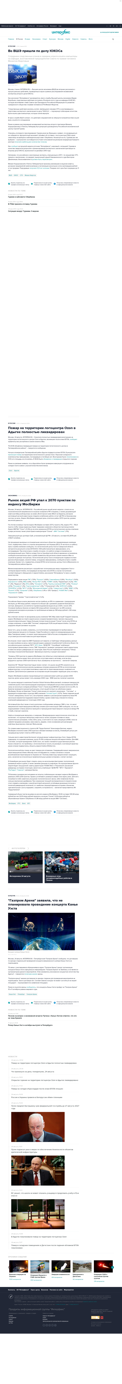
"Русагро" (40, 580)
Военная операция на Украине (17, 1275)
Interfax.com (31, 26)
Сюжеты (83, 39)
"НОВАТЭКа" (63, 590)
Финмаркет (53, 26)
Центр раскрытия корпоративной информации (55, 1321)
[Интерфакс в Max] (55, 1325)
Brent (23, 803)
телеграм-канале (31, 974)
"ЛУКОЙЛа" (12, 588)
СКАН (44, 1317)
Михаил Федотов (30, 175)
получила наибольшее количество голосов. (31, 142)
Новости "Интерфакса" (49, 1316)
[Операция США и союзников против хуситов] (103, 1272)
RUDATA (45, 1319)
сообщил (14, 146)
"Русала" (11, 590)
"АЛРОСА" (63, 586)
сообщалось (31, 987)
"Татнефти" (38, 584)
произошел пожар (15, 455)
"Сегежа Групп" (51, 693)
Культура (52, 39)
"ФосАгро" (69, 580)
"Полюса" (74, 584)
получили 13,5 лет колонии (39, 168)
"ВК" (29, 580)
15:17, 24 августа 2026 (22, 225)
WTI (28, 803)
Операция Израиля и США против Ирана (38, 1276)
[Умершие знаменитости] (61, 1272)
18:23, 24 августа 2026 (22, 896)
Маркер (11, 1321)
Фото (91, 39)
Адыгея (16, 470)
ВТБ (27, 584)
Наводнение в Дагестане (78, 1275)
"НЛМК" (50, 582)
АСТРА (11, 1323)
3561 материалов (36, 1280)
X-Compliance (12, 1317)
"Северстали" (58, 588)
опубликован (35, 294)
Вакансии (44, 1290)
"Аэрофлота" (12, 582)
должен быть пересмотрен (42, 159)
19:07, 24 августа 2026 (24, 495)
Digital (67, 39)
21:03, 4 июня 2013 (21, 46)
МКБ (24, 582)
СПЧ (21, 175)
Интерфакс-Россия (42, 26)
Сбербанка (37, 590)
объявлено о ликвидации (52, 459)
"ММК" (70, 588)
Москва (60, 39)
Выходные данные (96, 1324)
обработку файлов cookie (90, 1301)
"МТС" (24, 588)
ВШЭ (10, 175)
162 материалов (78, 1279)
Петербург (21, 994)
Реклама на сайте (56, 1290)
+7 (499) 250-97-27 (74, 1304)
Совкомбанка (54, 580)
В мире (27, 39)
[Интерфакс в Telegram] (47, 1325)
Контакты (11, 1290)
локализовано (72, 457)
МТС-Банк (38, 645)
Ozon (10, 470)
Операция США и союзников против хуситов (101, 1276)
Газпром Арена (32, 994)
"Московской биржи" (40, 588)
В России (19, 39)
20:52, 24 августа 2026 (23, 423)
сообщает (73, 439)
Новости (75, 39)
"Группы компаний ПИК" (57, 584)
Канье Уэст (12, 994)
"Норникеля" (13, 593)
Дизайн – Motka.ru (96, 1325)
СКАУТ (11, 1319)
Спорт (45, 39)
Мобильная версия (7, 26)
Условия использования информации (101, 1322)
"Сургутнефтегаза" (33, 586)
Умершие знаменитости (61, 1274)
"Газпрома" (24, 590)
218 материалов (99, 1281)
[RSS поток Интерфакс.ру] (52, 1325)
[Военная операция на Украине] (18, 1272)
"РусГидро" (12, 770)
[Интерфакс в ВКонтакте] (49, 1325)
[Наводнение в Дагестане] (82, 1272)
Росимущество (26, 354)
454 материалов (57, 1277)
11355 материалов (15, 1279)
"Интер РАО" (36, 582)
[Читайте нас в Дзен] (44, 1325)
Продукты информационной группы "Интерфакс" (37, 1309)
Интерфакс (61, 32)
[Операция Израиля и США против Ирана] (39, 1273)
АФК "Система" (59, 531)
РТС (19, 803)
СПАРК (11, 1316)
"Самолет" (20, 770)
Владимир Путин (14, 354)
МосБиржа (12, 803)
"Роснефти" (17, 586)
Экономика (36, 39)
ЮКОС (16, 175)
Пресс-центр (35, 1290)
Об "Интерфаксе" (20, 26)
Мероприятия (69, 1290)
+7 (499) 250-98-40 (60, 1304)
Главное (11, 39)
